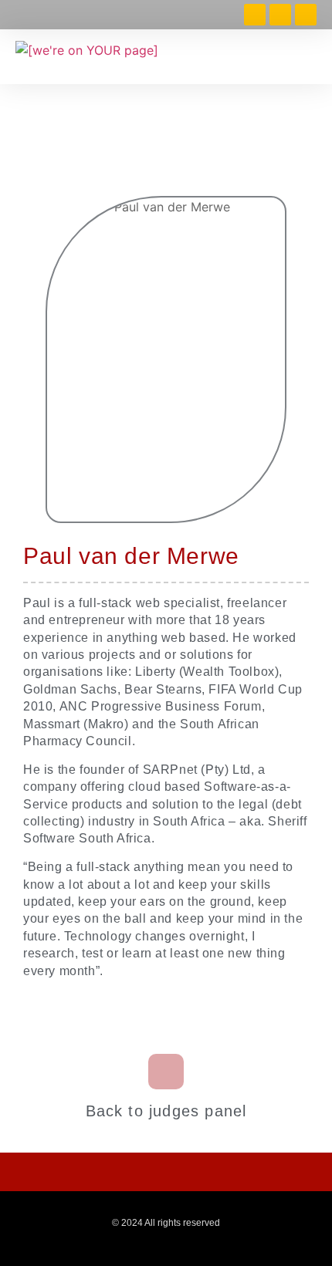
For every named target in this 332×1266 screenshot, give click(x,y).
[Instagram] (306, 14)
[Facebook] (255, 14)
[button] (307, 57)
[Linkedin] (280, 14)
